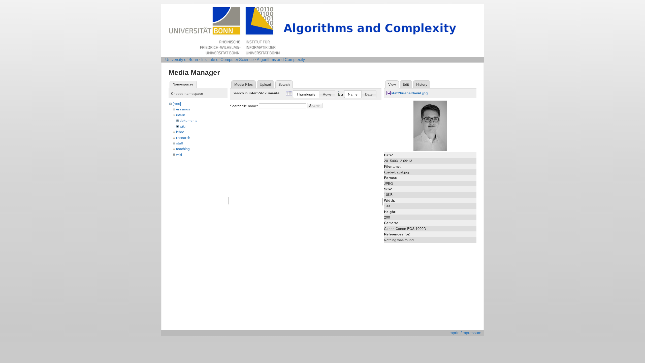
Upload (265, 84)
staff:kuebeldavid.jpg (409, 93)
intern (180, 115)
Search (314, 106)
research (183, 138)
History (421, 84)
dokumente (189, 120)
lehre (180, 132)
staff (179, 143)
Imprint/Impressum (464, 333)
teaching (183, 149)
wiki (182, 126)
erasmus (183, 109)
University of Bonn (181, 59)
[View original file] (430, 126)
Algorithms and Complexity (281, 59)
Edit (406, 84)
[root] (177, 104)
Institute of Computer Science (227, 59)
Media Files (243, 84)
